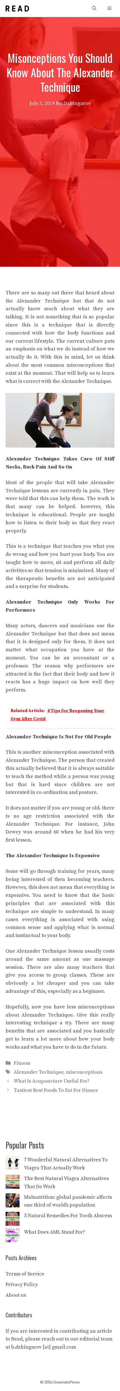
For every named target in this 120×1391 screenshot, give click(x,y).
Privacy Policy (22, 1284)
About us (16, 1295)
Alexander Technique (38, 1072)
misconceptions (84, 1072)
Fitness (22, 1063)
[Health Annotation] (17, 8)
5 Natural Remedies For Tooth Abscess (68, 1215)
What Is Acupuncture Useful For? (52, 1081)
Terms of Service (25, 1274)
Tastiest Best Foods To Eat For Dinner (56, 1090)
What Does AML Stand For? (54, 1232)
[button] (94, 8)
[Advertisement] (60, 170)
